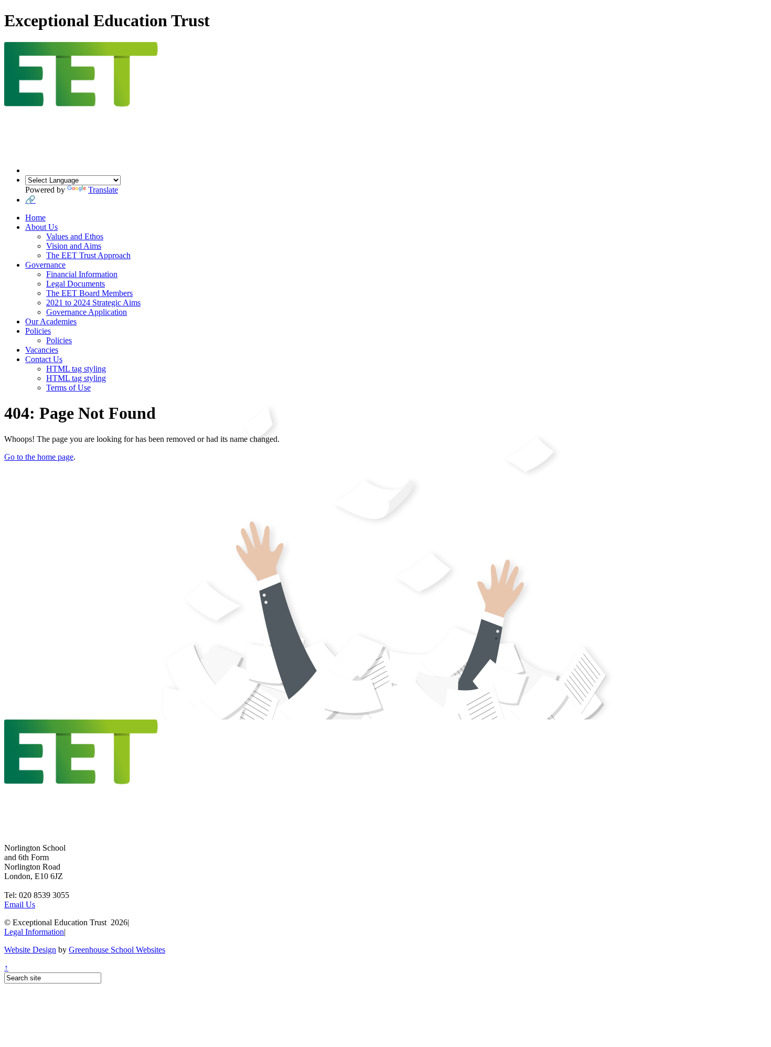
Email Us (19, 904)
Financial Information (81, 274)
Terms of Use (68, 387)
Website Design (30, 949)
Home (35, 217)
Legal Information (34, 931)
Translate (103, 189)
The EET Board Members (89, 293)
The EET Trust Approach (88, 255)
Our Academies (51, 321)
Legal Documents (75, 283)
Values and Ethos (74, 236)
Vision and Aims (73, 245)
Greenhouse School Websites (117, 949)
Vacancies (41, 349)
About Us (41, 227)
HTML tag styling (76, 368)
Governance (45, 264)
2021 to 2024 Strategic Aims (93, 302)
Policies (38, 330)
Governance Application (86, 312)
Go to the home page (38, 456)
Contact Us (43, 359)
